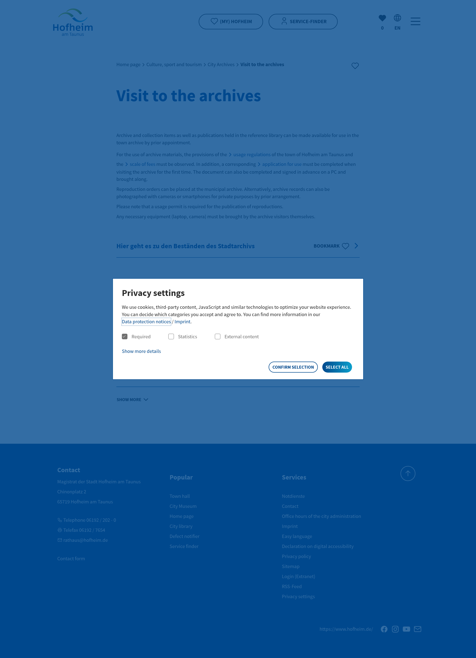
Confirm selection (293, 367)
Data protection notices (146, 321)
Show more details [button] (141, 351)
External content (241, 337)
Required (141, 337)
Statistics (187, 337)
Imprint (182, 321)
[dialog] (238, 329)
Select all (337, 367)
